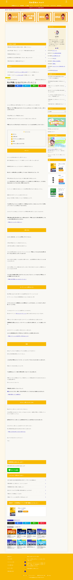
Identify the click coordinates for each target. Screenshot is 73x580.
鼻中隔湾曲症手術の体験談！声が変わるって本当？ (56, 82)
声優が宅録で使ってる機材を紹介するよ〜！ (16, 61)
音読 (13, 141)
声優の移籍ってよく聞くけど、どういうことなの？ (17, 483)
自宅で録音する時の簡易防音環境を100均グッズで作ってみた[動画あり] (21, 480)
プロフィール (54, 50)
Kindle (20, 511)
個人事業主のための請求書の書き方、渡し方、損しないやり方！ (20, 57)
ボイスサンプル (53, 5)
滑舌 (8, 391)
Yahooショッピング (61, 183)
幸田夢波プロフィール (15, 5)
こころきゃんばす (19, 75)
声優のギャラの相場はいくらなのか (14, 493)
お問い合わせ (59, 5)
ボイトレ (31, 5)
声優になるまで (17, 520)
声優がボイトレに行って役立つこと (15, 222)
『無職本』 (54, 63)
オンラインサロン (46, 5)
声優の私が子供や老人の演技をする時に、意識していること (19, 47)
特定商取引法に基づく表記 (41, 575)
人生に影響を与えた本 (56, 55)
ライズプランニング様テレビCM (20, 72)
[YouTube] (55, 48)
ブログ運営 (27, 5)
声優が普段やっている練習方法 (14, 394)
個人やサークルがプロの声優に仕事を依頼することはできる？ (19, 490)
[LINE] (57, 48)
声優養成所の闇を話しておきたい (14, 54)
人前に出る (14, 136)
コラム (41, 5)
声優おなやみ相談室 (22, 508)
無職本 (59, 175)
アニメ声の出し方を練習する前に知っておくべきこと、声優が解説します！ (56, 95)
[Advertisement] (26, 33)
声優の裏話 (22, 5)
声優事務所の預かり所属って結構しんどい (15, 486)
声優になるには (7, 77)
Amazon (25, 511)
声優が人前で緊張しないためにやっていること (17, 279)
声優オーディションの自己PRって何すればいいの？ (18, 336)
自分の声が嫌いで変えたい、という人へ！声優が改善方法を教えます (21, 50)
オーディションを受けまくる (18, 138)
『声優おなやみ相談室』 (56, 61)
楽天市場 (61, 181)
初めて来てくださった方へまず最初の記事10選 (37, 7)
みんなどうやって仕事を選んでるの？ (61, 190)
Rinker (22, 509)
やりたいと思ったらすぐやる (18, 143)
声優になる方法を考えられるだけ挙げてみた (17, 431)
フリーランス (36, 5)
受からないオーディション (21, 313)
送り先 (55, 58)
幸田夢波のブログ (34, 577)
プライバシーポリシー (31, 575)
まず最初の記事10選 (57, 53)
